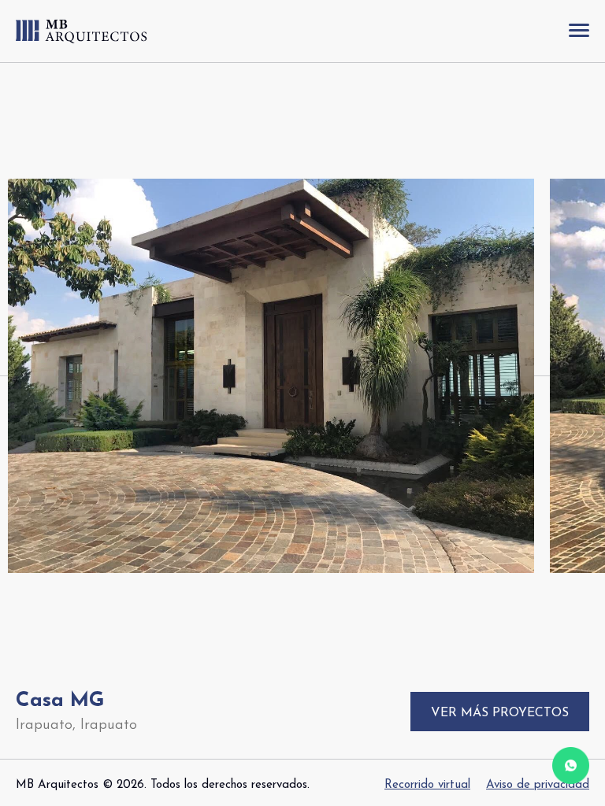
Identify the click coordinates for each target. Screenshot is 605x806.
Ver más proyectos (500, 713)
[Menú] (579, 31)
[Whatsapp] (570, 768)
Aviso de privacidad (537, 785)
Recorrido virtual (427, 785)
